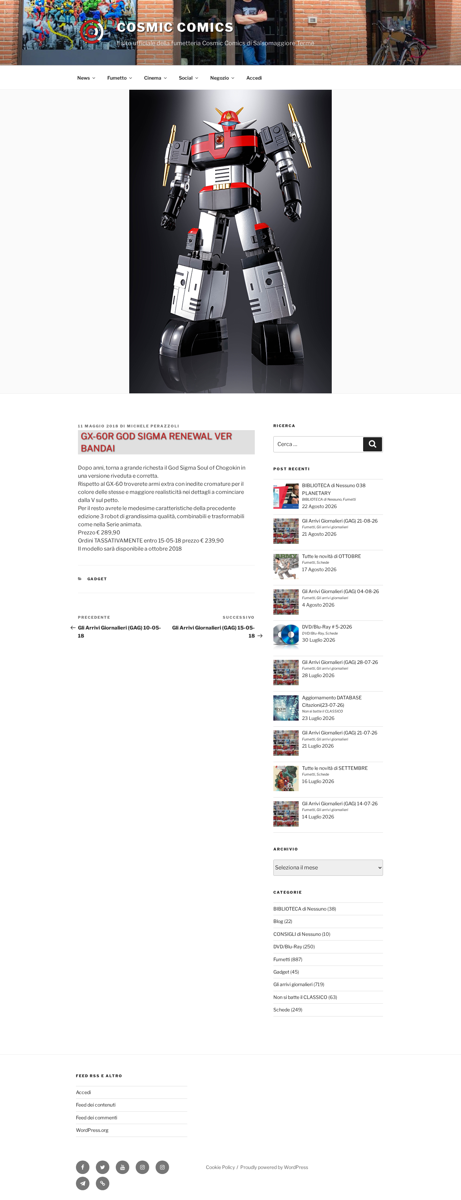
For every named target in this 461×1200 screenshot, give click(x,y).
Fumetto (117, 78)
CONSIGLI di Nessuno (297, 934)
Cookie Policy (220, 1167)
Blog (278, 921)
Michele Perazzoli (153, 426)
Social (186, 78)
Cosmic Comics (175, 27)
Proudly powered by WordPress (274, 1167)
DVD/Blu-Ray (287, 946)
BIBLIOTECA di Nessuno (299, 909)
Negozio (219, 78)
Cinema (152, 78)
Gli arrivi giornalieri (293, 984)
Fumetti (281, 959)
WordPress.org (92, 1130)
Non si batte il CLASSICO (300, 997)
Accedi (254, 78)
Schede (281, 1009)
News (83, 78)
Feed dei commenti (96, 1117)
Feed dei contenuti (95, 1105)
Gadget (97, 579)
